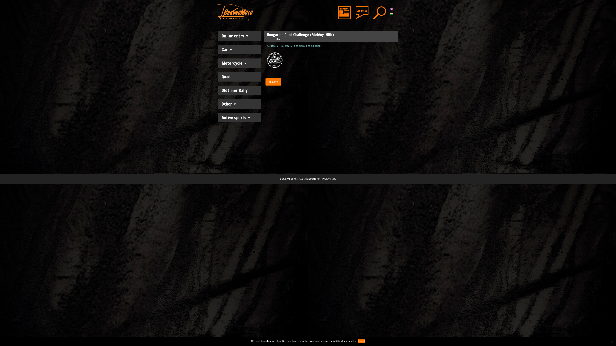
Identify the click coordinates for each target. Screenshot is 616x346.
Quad (226, 77)
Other (227, 104)
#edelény (299, 46)
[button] (273, 82)
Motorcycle (232, 63)
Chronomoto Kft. (312, 178)
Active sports (234, 118)
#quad (317, 46)
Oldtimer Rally (235, 90)
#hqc (309, 46)
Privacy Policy (329, 178)
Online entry (233, 36)
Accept (361, 341)
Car (225, 50)
